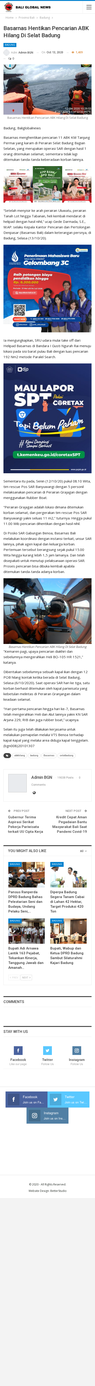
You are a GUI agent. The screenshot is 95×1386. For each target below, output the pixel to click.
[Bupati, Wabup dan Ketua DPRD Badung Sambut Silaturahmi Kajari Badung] (68, 931)
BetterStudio (58, 1191)
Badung (10, 45)
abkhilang (19, 755)
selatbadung (66, 755)
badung (34, 755)
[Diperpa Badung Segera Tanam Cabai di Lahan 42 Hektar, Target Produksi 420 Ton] (68, 874)
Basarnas (49, 755)
